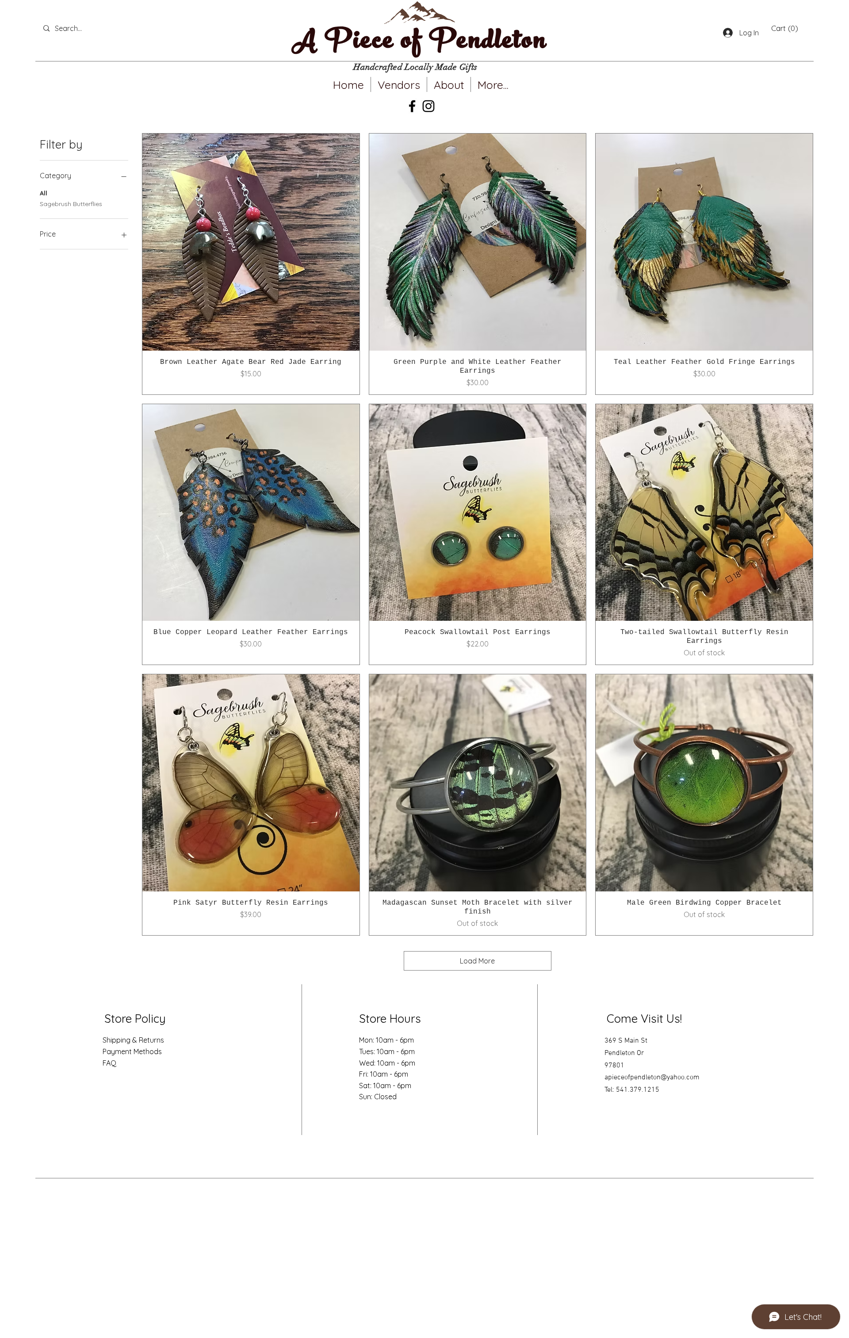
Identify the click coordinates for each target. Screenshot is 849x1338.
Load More (477, 960)
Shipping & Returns (133, 1040)
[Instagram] (428, 106)
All (43, 193)
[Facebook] (412, 106)
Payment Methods (132, 1051)
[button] (784, 28)
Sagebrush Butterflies (71, 204)
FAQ (109, 1063)
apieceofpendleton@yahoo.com (652, 1077)
